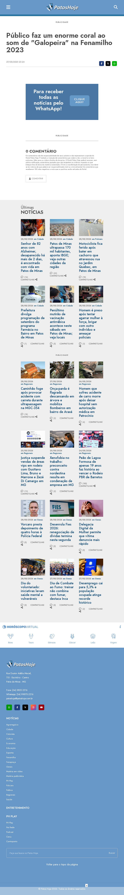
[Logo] (62, 7)
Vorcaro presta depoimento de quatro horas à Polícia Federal (32, 530)
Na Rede (10, 827)
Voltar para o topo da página (62, 864)
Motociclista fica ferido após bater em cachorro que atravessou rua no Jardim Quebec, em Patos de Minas (90, 257)
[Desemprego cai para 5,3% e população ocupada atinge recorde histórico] (91, 567)
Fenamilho (11, 757)
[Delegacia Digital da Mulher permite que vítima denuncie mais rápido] (91, 508)
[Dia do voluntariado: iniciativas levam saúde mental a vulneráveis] (33, 567)
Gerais (9, 766)
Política (9, 790)
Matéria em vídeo (14, 771)
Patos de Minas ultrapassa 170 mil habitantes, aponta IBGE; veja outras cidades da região (61, 255)
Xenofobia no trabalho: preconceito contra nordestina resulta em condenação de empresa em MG (62, 471)
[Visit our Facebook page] (17, 707)
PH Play (9, 780)
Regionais (10, 794)
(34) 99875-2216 (25, 694)
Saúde (9, 799)
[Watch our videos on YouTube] (41, 707)
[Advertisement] (62, 891)
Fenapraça (11, 762)
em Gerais (38, 519)
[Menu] (8, 7)
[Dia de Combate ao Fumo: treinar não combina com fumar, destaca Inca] (62, 567)
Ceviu (8, 836)
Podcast (9, 832)
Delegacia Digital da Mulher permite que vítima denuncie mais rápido (90, 534)
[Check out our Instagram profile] (33, 707)
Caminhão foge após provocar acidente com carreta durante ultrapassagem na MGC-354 (32, 398)
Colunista (10, 734)
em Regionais (27, 384)
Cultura (9, 738)
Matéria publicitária (15, 776)
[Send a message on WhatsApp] (9, 707)
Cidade (9, 729)
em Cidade (39, 239)
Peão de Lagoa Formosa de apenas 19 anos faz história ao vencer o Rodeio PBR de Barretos (91, 467)
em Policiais (97, 239)
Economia (10, 743)
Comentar (37, 178)
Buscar (112, 853)
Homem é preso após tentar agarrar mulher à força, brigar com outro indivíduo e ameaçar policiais (91, 324)
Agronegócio (12, 724)
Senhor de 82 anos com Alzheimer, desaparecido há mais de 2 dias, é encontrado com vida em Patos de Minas (33, 257)
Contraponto (11, 841)
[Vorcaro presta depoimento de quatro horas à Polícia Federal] (33, 508)
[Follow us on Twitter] (25, 707)
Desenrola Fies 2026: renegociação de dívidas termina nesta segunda (62, 532)
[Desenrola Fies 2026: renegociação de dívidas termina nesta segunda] (62, 508)
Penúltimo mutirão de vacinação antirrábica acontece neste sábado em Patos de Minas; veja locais (61, 324)
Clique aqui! (79, 100)
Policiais (9, 785)
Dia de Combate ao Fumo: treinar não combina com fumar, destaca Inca (62, 591)
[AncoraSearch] (116, 7)
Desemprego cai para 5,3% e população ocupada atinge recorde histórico (91, 593)
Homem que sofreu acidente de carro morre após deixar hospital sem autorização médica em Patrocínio (90, 402)
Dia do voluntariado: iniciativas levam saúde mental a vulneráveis (32, 591)
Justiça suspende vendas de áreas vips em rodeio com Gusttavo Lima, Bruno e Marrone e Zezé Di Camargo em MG (33, 471)
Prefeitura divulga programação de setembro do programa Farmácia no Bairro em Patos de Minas (33, 324)
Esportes (10, 752)
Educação (11, 748)
